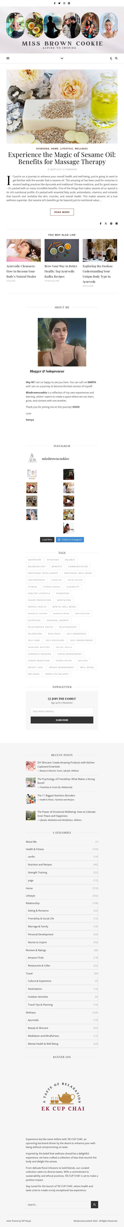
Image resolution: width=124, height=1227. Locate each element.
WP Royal (26, 1220)
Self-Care (34, 640)
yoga (30, 880)
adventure (34, 559)
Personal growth (58, 620)
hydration (62, 593)
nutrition (34, 620)
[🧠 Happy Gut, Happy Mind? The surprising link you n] (31, 527)
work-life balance (57, 674)
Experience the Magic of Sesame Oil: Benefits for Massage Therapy (62, 158)
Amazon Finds (36, 957)
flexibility (73, 586)
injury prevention (39, 600)
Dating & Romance (38, 910)
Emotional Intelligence (43, 573)
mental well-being (64, 606)
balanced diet (37, 566)
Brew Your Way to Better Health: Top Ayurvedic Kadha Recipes (61, 271)
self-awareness (76, 633)
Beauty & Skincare (48, 770)
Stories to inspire (37, 942)
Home (54, 148)
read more (62, 212)
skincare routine (39, 647)
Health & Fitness (47, 799)
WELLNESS (34, 674)
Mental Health (37, 606)
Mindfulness (61, 613)
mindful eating (37, 613)
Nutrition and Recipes (64, 799)
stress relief (64, 660)
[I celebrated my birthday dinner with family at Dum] (68, 501)
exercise (57, 580)
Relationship (67, 787)
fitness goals (51, 586)
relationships (68, 627)
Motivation (82, 613)
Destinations (35, 988)
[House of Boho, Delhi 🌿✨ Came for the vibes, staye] (31, 487)
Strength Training (37, 872)
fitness (32, 586)
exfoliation (75, 580)
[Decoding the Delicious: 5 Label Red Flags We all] (31, 474)
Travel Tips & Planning (40, 1004)
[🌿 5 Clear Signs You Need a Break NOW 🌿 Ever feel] (68, 527)
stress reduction (39, 660)
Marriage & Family (38, 926)
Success (83, 660)
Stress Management (69, 654)
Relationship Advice (40, 627)
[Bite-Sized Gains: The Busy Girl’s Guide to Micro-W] (31, 514)
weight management (61, 667)
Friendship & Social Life (50, 787)
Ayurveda (42, 148)
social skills (64, 647)
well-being (87, 667)
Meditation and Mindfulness (60, 820)
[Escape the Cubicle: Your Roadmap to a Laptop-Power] (68, 487)
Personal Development (40, 934)
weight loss (35, 667)
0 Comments (70, 169)
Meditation (64, 600)
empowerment (37, 580)
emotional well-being (78, 573)
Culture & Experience (39, 980)
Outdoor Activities (38, 996)
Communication (78, 566)
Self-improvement (82, 640)
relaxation (35, 633)
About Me (31, 841)
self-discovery (55, 640)
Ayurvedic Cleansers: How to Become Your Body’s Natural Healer (21, 271)
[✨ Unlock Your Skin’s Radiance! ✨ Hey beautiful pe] (68, 514)
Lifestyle (66, 148)
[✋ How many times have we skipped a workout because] (31, 501)
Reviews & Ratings (36, 950)
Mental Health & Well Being (43, 1043)
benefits (57, 566)
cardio (31, 856)
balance (70, 559)
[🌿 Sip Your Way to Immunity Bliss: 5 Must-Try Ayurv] (68, 474)
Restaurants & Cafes (39, 965)
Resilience (54, 633)
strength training (40, 654)
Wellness (81, 148)
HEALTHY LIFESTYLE (39, 593)
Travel (29, 973)
